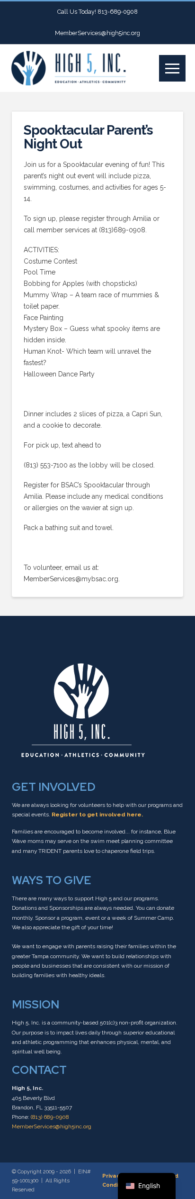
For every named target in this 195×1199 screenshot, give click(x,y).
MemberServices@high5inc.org (51, 1126)
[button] (172, 68)
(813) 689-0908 (50, 1117)
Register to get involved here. (97, 814)
